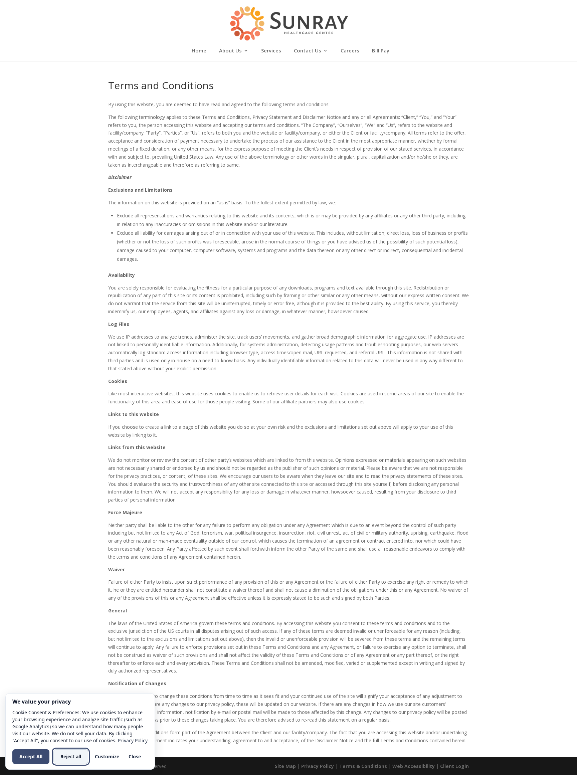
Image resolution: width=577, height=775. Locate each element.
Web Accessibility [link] (413, 766)
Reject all (70, 756)
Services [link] (271, 51)
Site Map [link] (285, 766)
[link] (289, 23)
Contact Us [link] (307, 51)
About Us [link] (230, 51)
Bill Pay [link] (380, 51)
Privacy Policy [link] (317, 766)
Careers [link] (350, 51)
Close (135, 756)
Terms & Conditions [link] (363, 766)
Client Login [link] (454, 766)
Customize (107, 756)
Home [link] (199, 51)
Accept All (30, 756)
